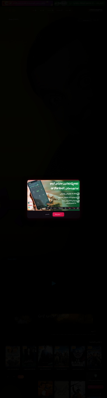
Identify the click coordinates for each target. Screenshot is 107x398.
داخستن (47, 214)
